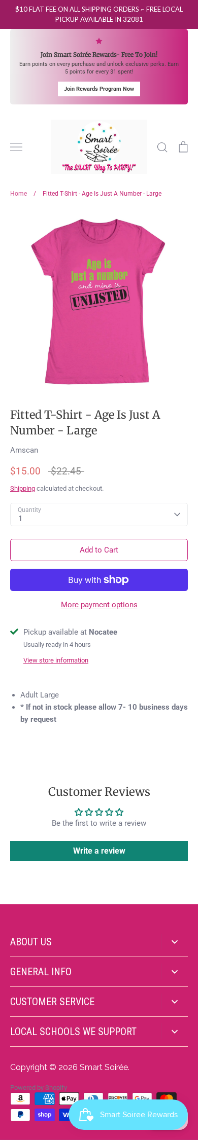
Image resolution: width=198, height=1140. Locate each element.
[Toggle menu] (16, 147)
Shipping (22, 488)
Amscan (24, 450)
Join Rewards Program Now (99, 89)
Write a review (99, 851)
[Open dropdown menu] (174, 941)
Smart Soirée (104, 1067)
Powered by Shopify (38, 1087)
